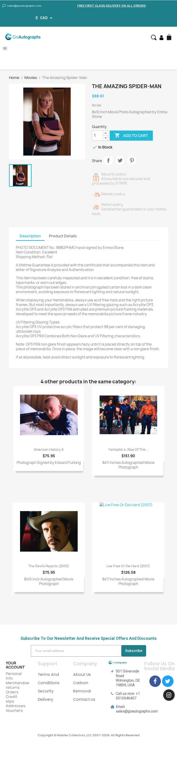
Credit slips (11, 699)
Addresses (15, 705)
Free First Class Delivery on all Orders (111, 5)
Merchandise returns (17, 685)
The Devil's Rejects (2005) (48, 566)
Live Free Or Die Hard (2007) (128, 566)
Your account (15, 665)
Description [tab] (30, 236)
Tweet (120, 160)
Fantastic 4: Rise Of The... (128, 449)
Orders (12, 692)
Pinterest (131, 160)
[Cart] (170, 37)
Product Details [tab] (63, 236)
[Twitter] (168, 681)
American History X (49, 449)
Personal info (14, 676)
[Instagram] (169, 695)
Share (108, 160)
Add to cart (131, 135)
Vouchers (14, 710)
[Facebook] (155, 681)
